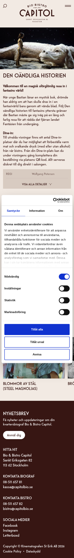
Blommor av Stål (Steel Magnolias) (20, 386)
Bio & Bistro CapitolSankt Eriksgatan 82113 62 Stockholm (17, 460)
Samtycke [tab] (13, 210)
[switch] (64, 288)
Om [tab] (60, 210)
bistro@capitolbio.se (18, 508)
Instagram (10, 530)
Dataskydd (33, 551)
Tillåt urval (37, 342)
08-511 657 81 (12, 481)
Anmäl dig (14, 435)
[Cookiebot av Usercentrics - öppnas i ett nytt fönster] (53, 200)
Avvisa (37, 354)
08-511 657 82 (13, 503)
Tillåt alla (37, 329)
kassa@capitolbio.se (18, 486)
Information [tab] (37, 210)
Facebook (10, 525)
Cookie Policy (12, 551)
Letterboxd (11, 535)
